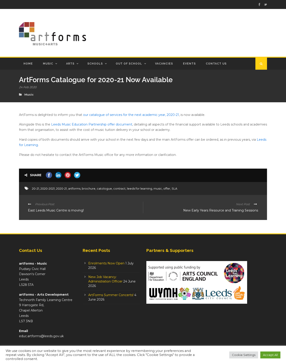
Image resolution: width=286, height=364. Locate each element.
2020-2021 (47, 188)
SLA (174, 188)
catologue (104, 188)
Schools (95, 63)
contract (119, 188)
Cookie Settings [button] (243, 355)
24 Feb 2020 (28, 87)
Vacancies (164, 63)
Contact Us (216, 63)
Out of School (129, 63)
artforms (74, 188)
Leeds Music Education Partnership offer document (91, 124)
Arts (70, 63)
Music (48, 63)
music (158, 188)
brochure (88, 188)
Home (28, 63)
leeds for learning (139, 188)
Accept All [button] (270, 355)
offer (166, 188)
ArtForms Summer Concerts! (110, 295)
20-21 (35, 188)
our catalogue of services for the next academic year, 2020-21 (131, 115)
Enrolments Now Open (106, 263)
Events (189, 63)
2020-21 (61, 188)
